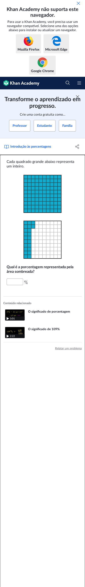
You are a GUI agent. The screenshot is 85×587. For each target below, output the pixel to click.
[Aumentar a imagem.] (42, 194)
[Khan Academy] (19, 83)
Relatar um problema (68, 348)
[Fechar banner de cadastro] (77, 97)
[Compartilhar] (77, 146)
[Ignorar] (78, 3)
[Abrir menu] (79, 83)
